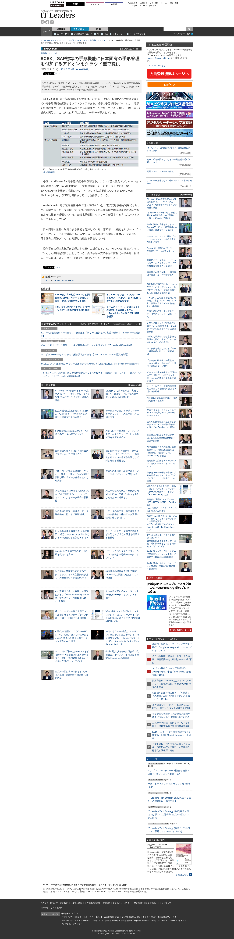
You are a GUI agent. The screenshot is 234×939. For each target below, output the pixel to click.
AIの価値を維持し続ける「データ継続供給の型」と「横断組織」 (161, 351)
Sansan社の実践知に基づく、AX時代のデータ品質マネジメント (162, 251)
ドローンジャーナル (177, 920)
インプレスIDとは (157, 65)
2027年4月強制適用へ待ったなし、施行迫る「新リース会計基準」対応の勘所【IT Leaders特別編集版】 (90, 334)
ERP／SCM (82, 40)
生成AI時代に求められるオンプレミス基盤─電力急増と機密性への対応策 (71, 674)
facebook (47, 22)
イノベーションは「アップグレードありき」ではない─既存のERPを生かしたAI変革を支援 (124, 297)
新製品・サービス (97, 40)
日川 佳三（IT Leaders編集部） (75, 69)
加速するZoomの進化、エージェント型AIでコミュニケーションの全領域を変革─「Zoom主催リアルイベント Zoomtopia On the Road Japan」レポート (123, 638)
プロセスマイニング (83, 34)
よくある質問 (56, 908)
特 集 (98, 29)
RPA (106, 34)
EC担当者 (143, 3)
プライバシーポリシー (122, 903)
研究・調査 (174, 3)
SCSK (48, 280)
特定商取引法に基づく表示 (145, 903)
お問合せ (44, 908)
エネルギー (132, 6)
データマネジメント (138, 34)
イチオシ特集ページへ (178, 630)
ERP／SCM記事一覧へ (130, 49)
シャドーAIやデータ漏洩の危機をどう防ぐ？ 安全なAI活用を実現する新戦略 (122, 534)
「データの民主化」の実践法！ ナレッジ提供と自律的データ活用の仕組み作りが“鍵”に (123, 514)
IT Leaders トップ (48, 40)
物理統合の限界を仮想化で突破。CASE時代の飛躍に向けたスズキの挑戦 (122, 574)
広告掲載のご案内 (92, 903)
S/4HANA (56, 280)
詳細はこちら (182, 875)
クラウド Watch (149, 917)
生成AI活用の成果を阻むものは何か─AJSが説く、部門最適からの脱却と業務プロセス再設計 (71, 413)
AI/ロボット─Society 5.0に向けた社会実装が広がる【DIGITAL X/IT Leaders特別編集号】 (85, 354)
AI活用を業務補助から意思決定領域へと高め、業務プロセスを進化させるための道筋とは (122, 494)
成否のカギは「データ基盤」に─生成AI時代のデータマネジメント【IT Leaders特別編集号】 (87, 345)
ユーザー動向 (63, 34)
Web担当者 (132, 3)
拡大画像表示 (49, 172)
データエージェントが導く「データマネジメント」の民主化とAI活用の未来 (122, 413)
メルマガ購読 (76, 903)
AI (98, 34)
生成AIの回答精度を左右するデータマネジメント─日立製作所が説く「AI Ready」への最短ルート (71, 574)
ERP (72, 280)
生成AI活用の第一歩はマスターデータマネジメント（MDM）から (162, 314)
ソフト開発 (154, 3)
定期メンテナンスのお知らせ (160, 171)
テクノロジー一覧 (66, 40)
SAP (67, 280)
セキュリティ (118, 34)
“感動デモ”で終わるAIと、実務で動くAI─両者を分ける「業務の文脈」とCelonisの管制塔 (122, 393)
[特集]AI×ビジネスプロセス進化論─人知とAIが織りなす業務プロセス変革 (169, 587)
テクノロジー (80, 29)
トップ (46, 31)
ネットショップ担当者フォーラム (75, 920)
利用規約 (64, 903)
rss (52, 22)
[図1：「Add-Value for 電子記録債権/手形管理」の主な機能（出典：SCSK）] (91, 166)
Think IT (98, 917)
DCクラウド (94, 4)
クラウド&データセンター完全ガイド (77, 917)
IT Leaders (58, 15)
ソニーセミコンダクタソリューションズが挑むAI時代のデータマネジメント (122, 554)
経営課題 (61, 29)
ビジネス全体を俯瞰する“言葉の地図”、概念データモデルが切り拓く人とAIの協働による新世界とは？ (72, 534)
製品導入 (114, 4)
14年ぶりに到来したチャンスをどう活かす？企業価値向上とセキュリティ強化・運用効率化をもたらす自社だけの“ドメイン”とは (161, 541)
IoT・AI (164, 3)
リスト (57, 74)
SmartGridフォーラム (167, 917)
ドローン (143, 6)
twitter (43, 22)
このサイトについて (49, 903)
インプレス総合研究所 (131, 917)
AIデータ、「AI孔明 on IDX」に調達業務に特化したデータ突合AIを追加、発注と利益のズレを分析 (72, 297)
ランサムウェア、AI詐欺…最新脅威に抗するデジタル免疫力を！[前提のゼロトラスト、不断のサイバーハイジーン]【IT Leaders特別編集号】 (91, 374)
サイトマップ (165, 903)
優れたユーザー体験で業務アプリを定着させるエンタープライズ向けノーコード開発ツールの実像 (72, 614)
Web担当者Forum (111, 917)
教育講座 (152, 6)
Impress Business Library (158, 58)
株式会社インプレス (69, 913)
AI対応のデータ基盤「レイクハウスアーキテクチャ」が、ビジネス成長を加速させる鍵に (122, 433)
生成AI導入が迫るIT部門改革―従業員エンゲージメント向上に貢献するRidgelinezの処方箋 (122, 654)
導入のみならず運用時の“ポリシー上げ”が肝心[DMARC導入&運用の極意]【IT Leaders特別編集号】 (90, 363)
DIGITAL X (162, 920)
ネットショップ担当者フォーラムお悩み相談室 (112, 920)
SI (63, 280)
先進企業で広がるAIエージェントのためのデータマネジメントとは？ (122, 594)
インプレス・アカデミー (71, 924)
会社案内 (106, 903)
